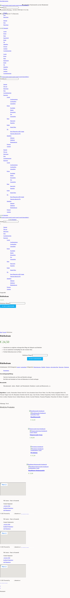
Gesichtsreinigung (14, 99)
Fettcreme (48, 367)
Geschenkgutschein (7, 50)
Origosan (5, 46)
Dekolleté (43, 367)
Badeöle (11, 110)
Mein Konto (5, 17)
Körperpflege (13, 112)
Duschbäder (12, 108)
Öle (4, 42)
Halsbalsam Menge (4, 303)
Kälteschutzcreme (37, 367)
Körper (4, 33)
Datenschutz (31, 513)
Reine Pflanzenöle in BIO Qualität (17, 131)
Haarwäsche (12, 120)
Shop (4, 15)
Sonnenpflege (13, 116)
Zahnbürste (12, 140)
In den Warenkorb (8, 306)
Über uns (5, 86)
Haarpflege (12, 123)
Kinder (4, 40)
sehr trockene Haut (54, 367)
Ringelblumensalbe (35, 417)
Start (1, 332)
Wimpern (35, 432)
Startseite (5, 13)
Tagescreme (61, 367)
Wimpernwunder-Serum (36, 435)
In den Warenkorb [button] (38, 425)
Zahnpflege (5, 44)
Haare (4, 35)
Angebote (5, 48)
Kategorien (5, 95)
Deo (11, 114)
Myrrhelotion (34, 452)
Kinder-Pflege (13, 127)
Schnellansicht (41, 411)
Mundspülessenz (13, 142)
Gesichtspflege (13, 101)
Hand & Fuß (6, 38)
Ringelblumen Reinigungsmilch (36, 470)
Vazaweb (12, 513)
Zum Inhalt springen (4, 1)
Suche (1, 7)
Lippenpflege (13, 103)
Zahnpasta (12, 138)
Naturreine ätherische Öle (15, 133)
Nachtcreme (66, 367)
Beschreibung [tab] (6, 370)
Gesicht (4, 31)
